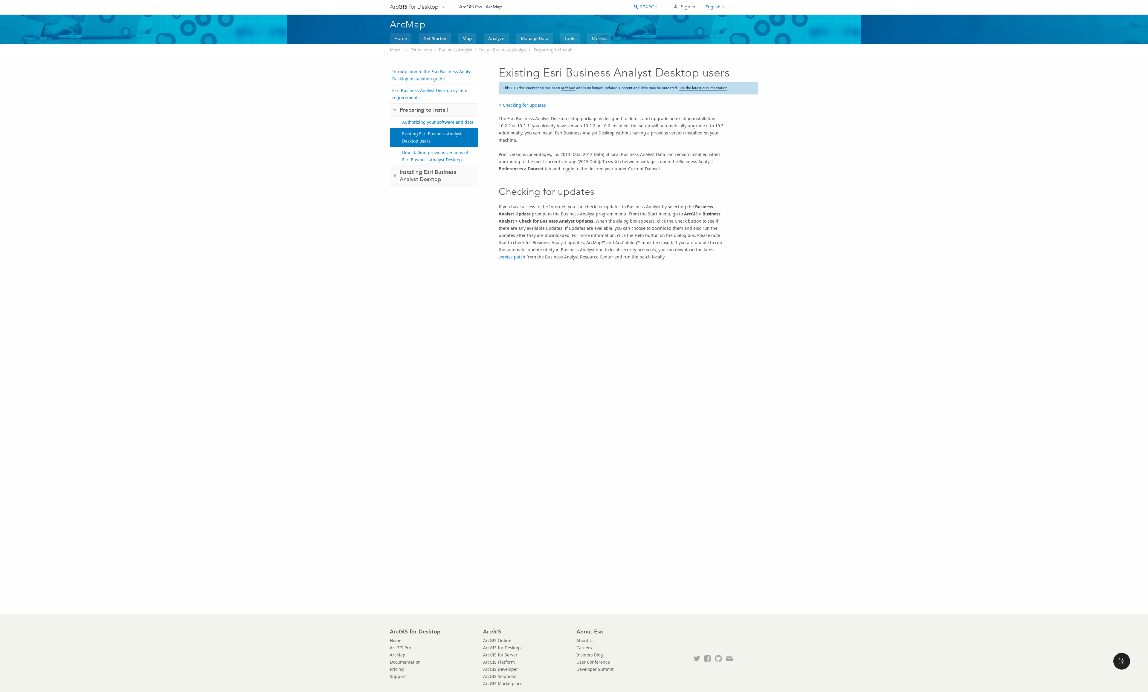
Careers (584, 647)
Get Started (434, 38)
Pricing (397, 669)
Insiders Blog (589, 655)
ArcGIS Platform (499, 662)
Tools (569, 38)
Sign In (688, 7)
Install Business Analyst (503, 50)
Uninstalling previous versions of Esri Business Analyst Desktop (435, 156)
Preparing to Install (553, 50)
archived (568, 88)
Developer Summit (594, 669)
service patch (512, 257)
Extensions (421, 50)
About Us (585, 640)
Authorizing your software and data (438, 122)
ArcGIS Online (497, 640)
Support (398, 676)
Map (467, 38)
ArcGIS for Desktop (502, 647)
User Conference (593, 662)
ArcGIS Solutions (499, 676)
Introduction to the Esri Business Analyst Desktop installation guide (433, 75)
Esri (745, 7)
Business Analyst (456, 50)
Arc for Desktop (414, 6)
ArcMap (494, 7)
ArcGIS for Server (500, 655)
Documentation (405, 662)
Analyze (496, 38)
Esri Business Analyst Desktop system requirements (429, 94)
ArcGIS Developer (500, 669)
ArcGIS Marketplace (503, 683)
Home (400, 38)
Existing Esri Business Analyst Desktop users (432, 137)
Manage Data (534, 38)
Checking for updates (524, 105)
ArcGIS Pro (470, 7)
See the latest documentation (703, 88)
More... (599, 38)
